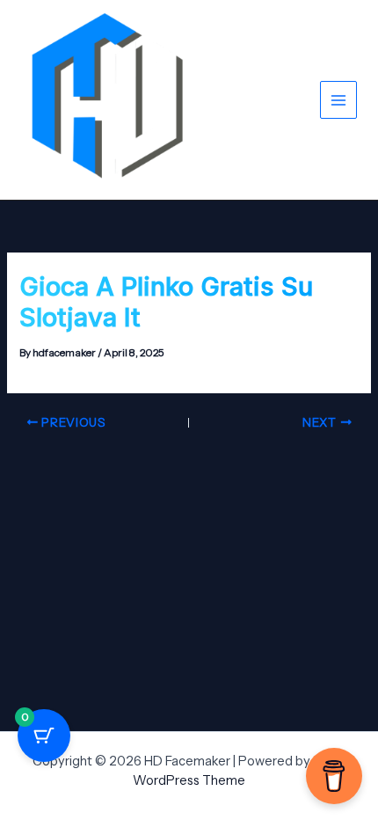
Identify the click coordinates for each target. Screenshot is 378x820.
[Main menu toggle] (338, 99)
